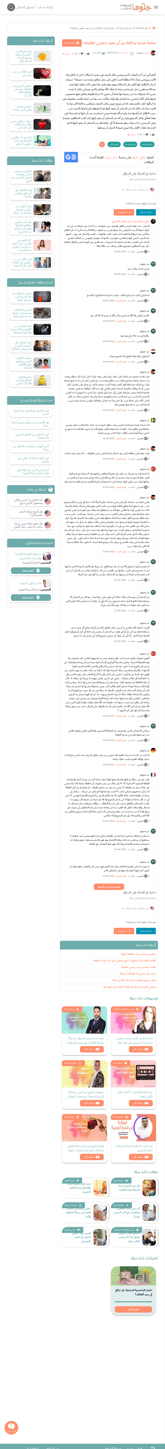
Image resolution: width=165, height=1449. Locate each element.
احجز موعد (28, 570)
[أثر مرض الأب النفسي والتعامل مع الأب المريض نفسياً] (149, 1212)
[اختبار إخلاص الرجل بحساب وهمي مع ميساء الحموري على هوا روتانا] (133, 1020)
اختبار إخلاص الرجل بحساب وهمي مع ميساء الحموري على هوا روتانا (134, 1040)
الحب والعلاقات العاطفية (123, 1009)
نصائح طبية (69, 1009)
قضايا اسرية (118, 1117)
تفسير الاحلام (70, 1230)
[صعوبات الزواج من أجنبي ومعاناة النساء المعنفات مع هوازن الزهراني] (84, 1073)
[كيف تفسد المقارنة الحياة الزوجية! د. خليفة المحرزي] (133, 1127)
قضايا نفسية (125, 28)
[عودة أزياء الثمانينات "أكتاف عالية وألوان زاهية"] (133, 1073)
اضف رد (131, 251)
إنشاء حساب (45, 7)
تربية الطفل (69, 1180)
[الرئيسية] (154, 28)
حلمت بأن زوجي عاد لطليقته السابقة (138, 974)
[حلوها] (156, 7)
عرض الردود (121, 300)
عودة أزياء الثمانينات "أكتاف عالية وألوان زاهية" (135, 1094)
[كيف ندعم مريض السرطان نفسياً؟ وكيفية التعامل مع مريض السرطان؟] (84, 1020)
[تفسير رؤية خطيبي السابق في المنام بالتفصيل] (100, 1237)
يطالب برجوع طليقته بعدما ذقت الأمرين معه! (134, 980)
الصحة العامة (141, 28)
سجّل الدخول (146, 212)
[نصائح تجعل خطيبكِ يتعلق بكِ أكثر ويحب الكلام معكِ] (149, 1237)
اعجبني (140, 251)
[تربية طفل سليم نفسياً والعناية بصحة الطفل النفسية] (100, 1188)
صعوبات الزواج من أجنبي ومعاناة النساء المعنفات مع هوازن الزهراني (86, 1094)
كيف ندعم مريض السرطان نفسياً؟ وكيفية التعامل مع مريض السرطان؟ (85, 1040)
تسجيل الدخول (25, 7)
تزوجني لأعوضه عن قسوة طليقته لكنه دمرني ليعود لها (129, 987)
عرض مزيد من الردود (109, 886)
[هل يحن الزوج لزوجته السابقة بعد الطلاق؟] (149, 1188)
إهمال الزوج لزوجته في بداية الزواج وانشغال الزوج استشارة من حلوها (86, 1148)
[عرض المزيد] (102, 144)
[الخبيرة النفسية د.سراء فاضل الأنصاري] (153, 221)
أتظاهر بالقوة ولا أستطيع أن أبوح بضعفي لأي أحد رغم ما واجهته (124, 960)
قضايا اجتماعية (70, 1063)
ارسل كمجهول (124, 212)
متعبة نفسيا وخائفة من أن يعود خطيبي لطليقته (92, 28)
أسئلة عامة (117, 1063)
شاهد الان (138, 1049)
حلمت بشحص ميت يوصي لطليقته (138, 967)
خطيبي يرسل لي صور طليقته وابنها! (138, 954)
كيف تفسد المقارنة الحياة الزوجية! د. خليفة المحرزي (134, 1148)
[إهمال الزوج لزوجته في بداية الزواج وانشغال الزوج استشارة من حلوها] (84, 1127)
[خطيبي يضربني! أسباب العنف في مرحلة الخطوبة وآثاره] (100, 1212)
